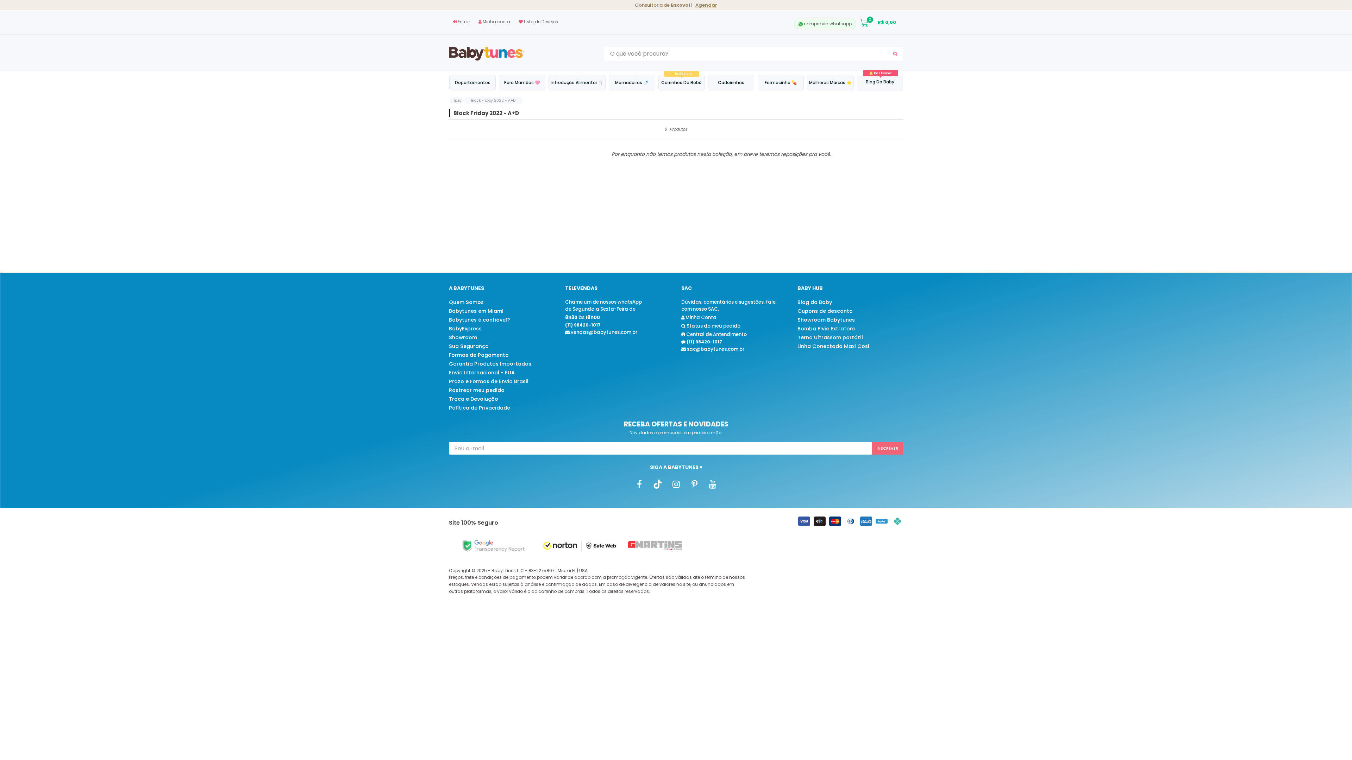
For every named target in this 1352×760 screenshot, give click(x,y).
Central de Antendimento (716, 334)
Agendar (706, 5)
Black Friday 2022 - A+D (493, 100)
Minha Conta (700, 317)
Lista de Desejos (540, 22)
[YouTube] (713, 484)
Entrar (463, 22)
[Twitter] (658, 484)
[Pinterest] (694, 484)
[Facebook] (639, 484)
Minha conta (496, 22)
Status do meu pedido (713, 326)
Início (456, 100)
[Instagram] (676, 484)
